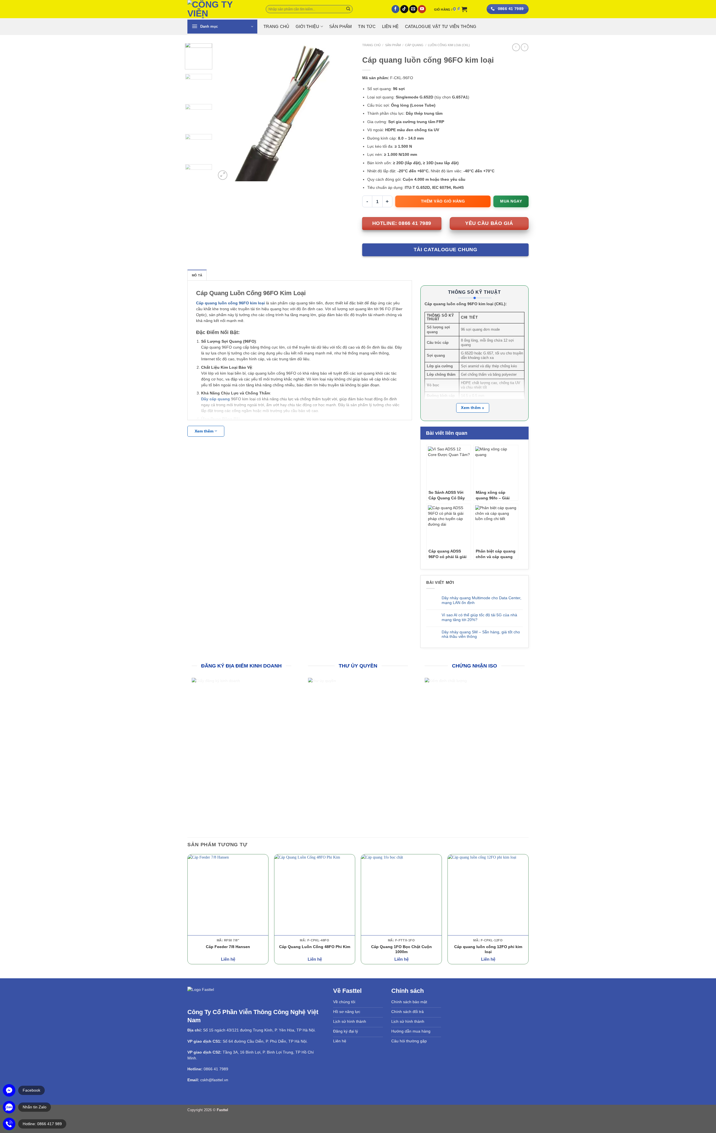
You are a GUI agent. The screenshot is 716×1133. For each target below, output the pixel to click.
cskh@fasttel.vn (214, 1079)
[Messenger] (9, 1090)
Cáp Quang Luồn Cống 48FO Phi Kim (314, 946)
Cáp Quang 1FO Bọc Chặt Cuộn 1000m (401, 948)
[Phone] (9, 1124)
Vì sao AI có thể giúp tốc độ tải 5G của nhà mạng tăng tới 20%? (479, 617)
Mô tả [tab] (197, 275)
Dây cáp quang (215, 399)
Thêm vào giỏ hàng (443, 201)
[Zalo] (9, 1107)
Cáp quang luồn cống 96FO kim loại (230, 303)
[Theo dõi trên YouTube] (422, 9)
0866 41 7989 (216, 1068)
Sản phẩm (340, 26)
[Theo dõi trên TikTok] (404, 9)
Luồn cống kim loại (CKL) (449, 45)
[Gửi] (348, 9)
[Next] (344, 112)
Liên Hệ (390, 26)
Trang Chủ (276, 26)
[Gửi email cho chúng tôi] (413, 9)
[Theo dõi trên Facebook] (396, 9)
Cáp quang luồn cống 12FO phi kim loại (488, 948)
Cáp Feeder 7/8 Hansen (228, 946)
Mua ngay (511, 201)
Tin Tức (367, 26)
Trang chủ (371, 45)
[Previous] (226, 112)
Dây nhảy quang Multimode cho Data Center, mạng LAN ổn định (481, 600)
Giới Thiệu (307, 26)
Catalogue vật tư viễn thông (441, 26)
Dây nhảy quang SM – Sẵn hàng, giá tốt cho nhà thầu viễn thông (481, 634)
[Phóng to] (222, 175)
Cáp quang (414, 45)
